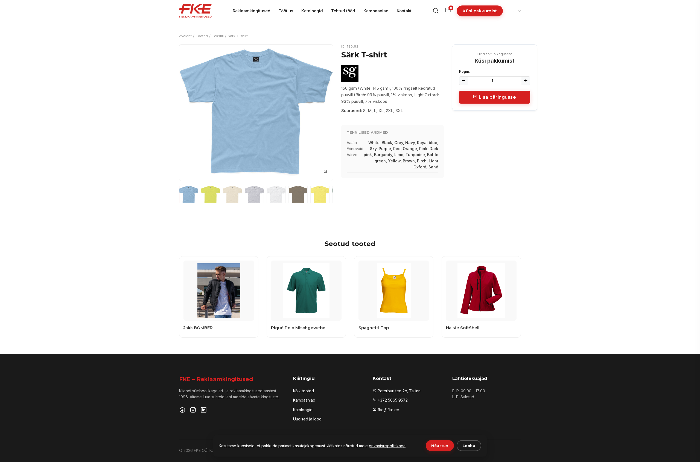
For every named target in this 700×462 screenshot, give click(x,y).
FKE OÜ (201, 450)
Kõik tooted (303, 390)
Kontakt (404, 10)
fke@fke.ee (388, 409)
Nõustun (439, 445)
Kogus (464, 71)
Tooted (202, 36)
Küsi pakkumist (480, 10)
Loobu (469, 445)
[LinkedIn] (203, 410)
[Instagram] (193, 410)
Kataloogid (312, 10)
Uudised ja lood (307, 419)
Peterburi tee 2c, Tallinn (399, 390)
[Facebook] (182, 410)
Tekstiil (218, 36)
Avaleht (185, 36)
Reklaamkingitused (251, 10)
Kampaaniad (376, 10)
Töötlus (286, 10)
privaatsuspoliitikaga (387, 445)
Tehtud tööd (343, 10)
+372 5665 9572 (392, 400)
